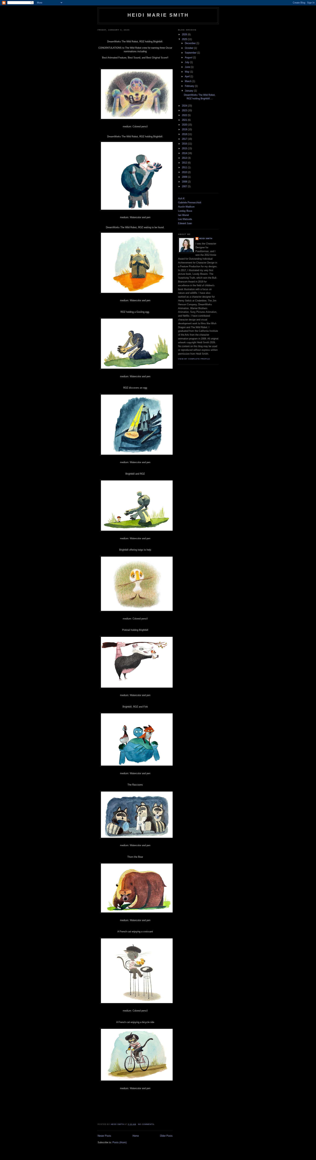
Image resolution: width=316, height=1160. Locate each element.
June (188, 67)
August (189, 57)
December (190, 43)
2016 (185, 143)
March (188, 81)
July (187, 62)
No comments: (146, 1124)
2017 (185, 139)
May (187, 71)
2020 (185, 124)
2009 (185, 177)
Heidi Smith (205, 238)
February (190, 86)
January (189, 90)
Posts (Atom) (119, 1142)
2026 (185, 34)
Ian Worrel (183, 215)
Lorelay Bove (185, 211)
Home (136, 1135)
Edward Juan (185, 223)
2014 (185, 153)
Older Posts (166, 1135)
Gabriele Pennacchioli (189, 202)
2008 (185, 181)
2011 (185, 167)
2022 (185, 115)
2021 (185, 120)
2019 (185, 129)
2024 (185, 105)
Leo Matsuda (185, 219)
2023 (185, 110)
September (191, 52)
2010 (185, 172)
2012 (185, 162)
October (189, 48)
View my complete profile (194, 359)
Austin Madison (186, 206)
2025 (185, 39)
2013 (185, 158)
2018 (185, 134)
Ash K (181, 198)
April (187, 76)
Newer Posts (104, 1135)
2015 (185, 148)
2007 (185, 186)
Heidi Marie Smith (158, 15)
